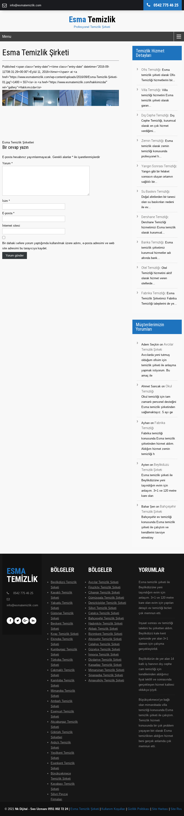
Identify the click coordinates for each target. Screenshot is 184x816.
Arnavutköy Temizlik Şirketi (106, 680)
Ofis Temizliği (150, 69)
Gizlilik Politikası (138, 809)
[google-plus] (25, 620)
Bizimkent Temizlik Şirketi (105, 633)
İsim (6, 201)
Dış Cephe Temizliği (154, 115)
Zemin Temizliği (152, 141)
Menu (6, 36)
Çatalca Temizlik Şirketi (103, 613)
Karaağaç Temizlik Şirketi (105, 665)
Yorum (7, 163)
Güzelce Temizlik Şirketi (104, 649)
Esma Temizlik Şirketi (84, 809)
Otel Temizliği (150, 268)
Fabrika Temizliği (153, 293)
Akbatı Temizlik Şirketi (103, 628)
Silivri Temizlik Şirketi (102, 608)
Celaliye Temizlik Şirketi (104, 644)
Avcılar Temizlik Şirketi (103, 582)
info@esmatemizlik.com (25, 5)
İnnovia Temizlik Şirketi (103, 654)
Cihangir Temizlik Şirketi (104, 592)
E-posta (8, 213)
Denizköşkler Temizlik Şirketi (107, 602)
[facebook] (10, 620)
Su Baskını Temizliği (155, 191)
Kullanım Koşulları (113, 809)
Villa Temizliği (150, 90)
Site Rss (176, 809)
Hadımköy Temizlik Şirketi (105, 623)
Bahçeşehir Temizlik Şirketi (106, 618)
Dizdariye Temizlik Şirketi (104, 659)
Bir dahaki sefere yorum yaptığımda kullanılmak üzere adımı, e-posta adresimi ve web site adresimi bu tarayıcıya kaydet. (58, 245)
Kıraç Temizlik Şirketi (65, 633)
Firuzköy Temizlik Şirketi (104, 587)
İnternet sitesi (11, 225)
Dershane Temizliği (154, 217)
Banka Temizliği (152, 242)
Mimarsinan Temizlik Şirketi (106, 670)
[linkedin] (33, 620)
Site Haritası (160, 809)
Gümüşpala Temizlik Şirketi (106, 597)
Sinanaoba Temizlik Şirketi (105, 675)
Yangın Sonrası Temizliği (158, 166)
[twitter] (17, 620)
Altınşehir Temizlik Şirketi (105, 639)
